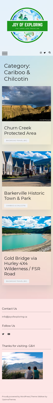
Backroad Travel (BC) (16, 140)
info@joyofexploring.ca (14, 316)
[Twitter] (3, 334)
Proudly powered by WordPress (16, 396)
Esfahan (41, 396)
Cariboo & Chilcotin (15, 206)
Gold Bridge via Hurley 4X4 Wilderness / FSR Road (22, 266)
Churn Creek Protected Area (20, 130)
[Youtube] (9, 334)
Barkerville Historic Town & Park (24, 195)
